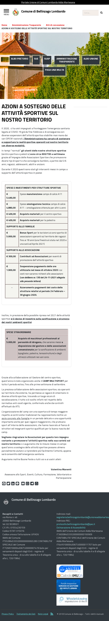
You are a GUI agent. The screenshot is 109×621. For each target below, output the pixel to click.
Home (4, 25)
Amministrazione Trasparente (26, 25)
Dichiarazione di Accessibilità (70, 527)
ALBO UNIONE (91, 58)
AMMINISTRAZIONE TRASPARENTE (66, 60)
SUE (36, 58)
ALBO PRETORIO (19, 58)
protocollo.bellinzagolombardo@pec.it (75, 524)
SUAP (47, 58)
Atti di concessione (55, 25)
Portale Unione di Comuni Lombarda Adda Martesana (48, 2)
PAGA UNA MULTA (54, 70)
